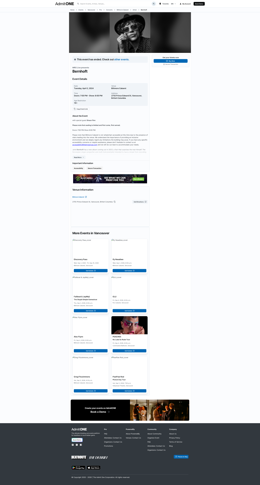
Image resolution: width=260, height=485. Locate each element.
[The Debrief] (98, 457)
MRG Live (76, 68)
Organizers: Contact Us (113, 442)
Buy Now (172, 61)
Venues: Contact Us (133, 438)
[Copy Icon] (114, 201)
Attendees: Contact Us (112, 438)
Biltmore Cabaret (78, 197)
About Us (172, 434)
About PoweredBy (133, 434)
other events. (121, 59)
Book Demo (199, 4)
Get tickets (89, 271)
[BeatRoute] (79, 457)
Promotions (108, 446)
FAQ (105, 434)
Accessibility (78, 168)
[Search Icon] (154, 4)
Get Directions (139, 202)
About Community (154, 434)
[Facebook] (81, 445)
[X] (77, 445)
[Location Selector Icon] (160, 4)
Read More (77, 157)
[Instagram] (73, 445)
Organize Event (153, 438)
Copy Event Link (82, 109)
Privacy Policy (174, 438)
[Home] (79, 429)
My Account (186, 4)
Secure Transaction (94, 168)
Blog (171, 446)
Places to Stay (183, 457)
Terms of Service (175, 442)
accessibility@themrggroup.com (84, 145)
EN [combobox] (172, 4)
